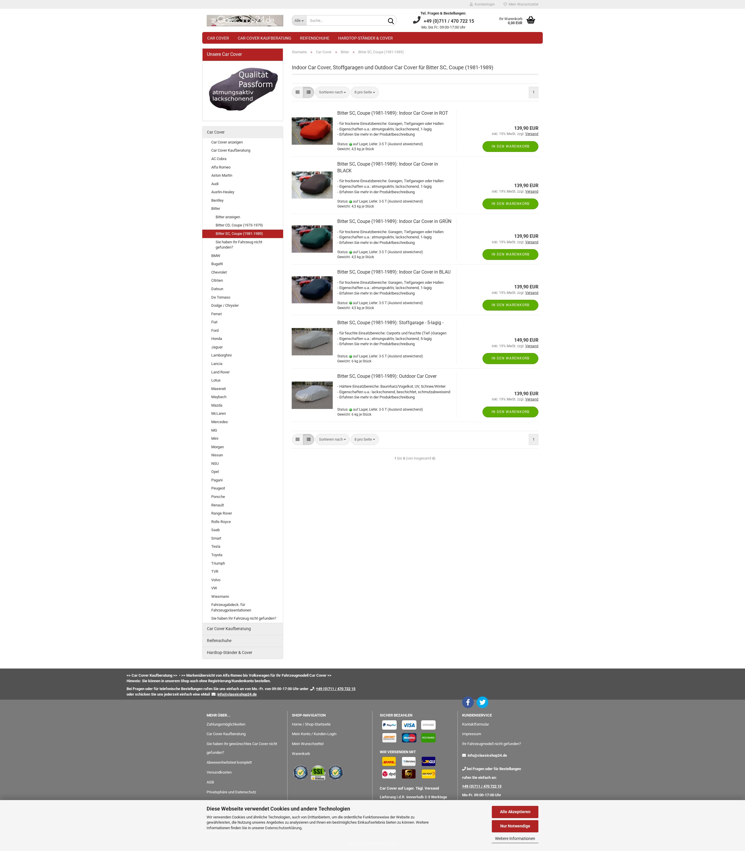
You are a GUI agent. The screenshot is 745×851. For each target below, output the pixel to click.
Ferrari (216, 314)
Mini (214, 438)
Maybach (218, 397)
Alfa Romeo (220, 167)
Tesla (215, 546)
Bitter (215, 208)
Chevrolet (219, 272)
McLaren (218, 413)
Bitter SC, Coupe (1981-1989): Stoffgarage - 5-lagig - (390, 322)
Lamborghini (221, 355)
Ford (215, 330)
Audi (215, 184)
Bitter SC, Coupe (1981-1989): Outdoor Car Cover (387, 376)
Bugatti (217, 264)
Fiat (214, 322)
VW (214, 588)
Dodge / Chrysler (225, 305)
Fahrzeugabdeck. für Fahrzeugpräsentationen (231, 607)
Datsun (217, 289)
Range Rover (221, 513)
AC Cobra (218, 159)
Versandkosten (219, 772)
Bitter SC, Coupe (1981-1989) (239, 233)
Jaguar (217, 347)
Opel (215, 471)
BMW (215, 255)
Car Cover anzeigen (227, 142)
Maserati (218, 389)
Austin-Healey (222, 192)
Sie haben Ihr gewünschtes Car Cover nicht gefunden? (242, 748)
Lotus (216, 380)
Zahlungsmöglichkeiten (226, 724)
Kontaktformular (475, 724)
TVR (214, 571)
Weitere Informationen (515, 838)
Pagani (217, 480)
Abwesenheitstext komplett (229, 762)
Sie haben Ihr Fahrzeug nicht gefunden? (239, 245)
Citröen (217, 280)
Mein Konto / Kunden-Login (314, 734)
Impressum (471, 734)
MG (214, 430)
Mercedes (219, 422)
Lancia (216, 363)
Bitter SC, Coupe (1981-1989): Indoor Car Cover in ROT (392, 113)
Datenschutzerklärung (283, 828)
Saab (215, 530)
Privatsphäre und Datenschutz (231, 792)
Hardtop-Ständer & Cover (365, 38)
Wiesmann (220, 596)
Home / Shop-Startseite (311, 724)
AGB (210, 782)
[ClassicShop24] (245, 20)
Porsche (218, 496)
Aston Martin (221, 175)
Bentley (217, 200)
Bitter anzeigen (228, 217)
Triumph (218, 563)
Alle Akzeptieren (515, 811)
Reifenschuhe (314, 38)
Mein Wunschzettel (522, 4)
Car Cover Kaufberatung (264, 38)
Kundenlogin (484, 4)
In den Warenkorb (510, 146)
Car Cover (218, 38)
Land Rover (220, 372)
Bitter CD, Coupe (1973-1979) (239, 225)
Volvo (215, 580)
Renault (217, 505)
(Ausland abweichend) (405, 144)
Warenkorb (301, 753)
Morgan (217, 447)
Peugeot (218, 488)
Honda (216, 338)
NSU (215, 463)
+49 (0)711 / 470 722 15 (481, 786)
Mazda (216, 405)
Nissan (217, 455)
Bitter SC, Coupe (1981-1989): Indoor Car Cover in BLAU (393, 272)
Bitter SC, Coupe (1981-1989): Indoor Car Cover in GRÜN (394, 221)
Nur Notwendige (515, 826)
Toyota (216, 555)
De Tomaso (220, 297)
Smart (216, 538)
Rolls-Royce (221, 522)
